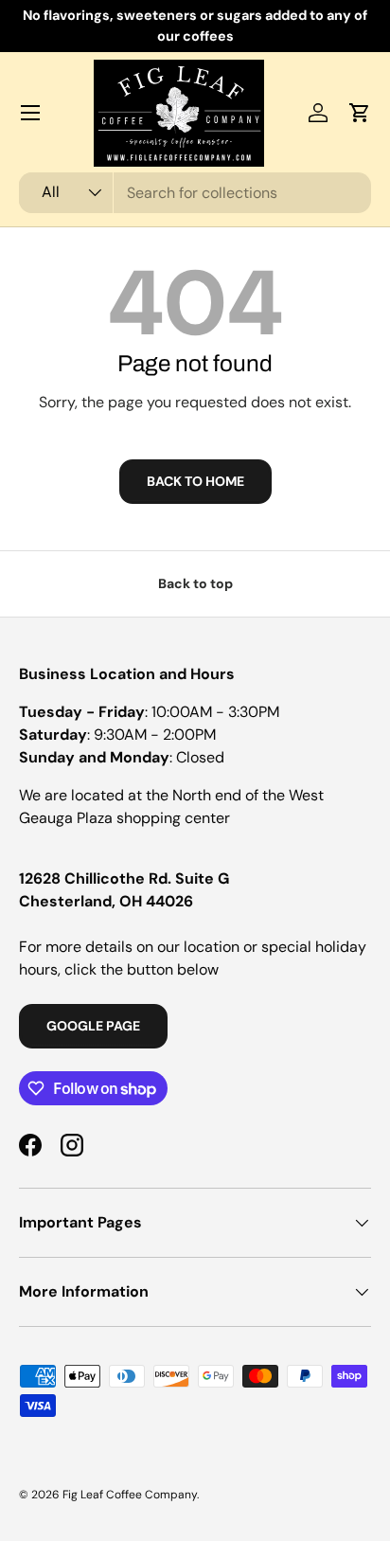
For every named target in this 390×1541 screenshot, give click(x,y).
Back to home (195, 481)
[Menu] (30, 113)
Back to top (195, 583)
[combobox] (195, 192)
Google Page (93, 1025)
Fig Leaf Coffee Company (129, 1494)
